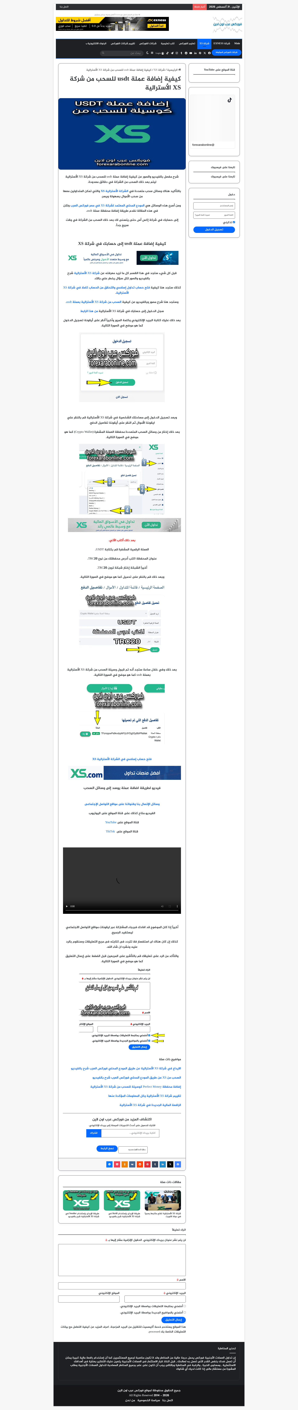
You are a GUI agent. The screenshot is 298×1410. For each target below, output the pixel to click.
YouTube (110, 822)
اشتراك (93, 1133)
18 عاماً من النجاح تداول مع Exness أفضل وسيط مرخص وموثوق (117, 14)
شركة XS (204, 44)
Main (237, 44)
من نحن (130, 1400)
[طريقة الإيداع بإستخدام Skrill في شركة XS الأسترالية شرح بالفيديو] (122, 1200)
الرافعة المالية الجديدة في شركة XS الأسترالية (150, 1105)
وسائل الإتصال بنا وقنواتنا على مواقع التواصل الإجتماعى (122, 804)
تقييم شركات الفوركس (123, 44)
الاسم (181, 1280)
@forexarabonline (203, 144)
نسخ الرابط (107, 1148)
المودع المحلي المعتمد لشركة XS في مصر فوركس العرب (107, 205)
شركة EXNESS (222, 44)
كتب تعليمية (168, 44)
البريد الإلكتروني (175, 1293)
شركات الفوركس (147, 44)
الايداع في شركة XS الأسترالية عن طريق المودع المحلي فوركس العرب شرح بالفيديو (126, 1068)
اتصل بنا (64, 7)
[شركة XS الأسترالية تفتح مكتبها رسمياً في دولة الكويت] (163, 1200)
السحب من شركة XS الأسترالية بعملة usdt (93, 302)
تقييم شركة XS (170, 1096)
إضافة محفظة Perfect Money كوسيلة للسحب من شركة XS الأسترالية (135, 1086)
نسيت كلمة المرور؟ (202, 215)
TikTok (110, 831)
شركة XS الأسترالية (87, 273)
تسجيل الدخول (214, 229)
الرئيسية (172, 70)
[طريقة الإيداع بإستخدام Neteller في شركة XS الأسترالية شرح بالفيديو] (81, 1200)
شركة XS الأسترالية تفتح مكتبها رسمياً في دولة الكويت (163, 1215)
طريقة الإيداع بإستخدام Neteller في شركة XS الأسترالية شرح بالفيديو (82, 1215)
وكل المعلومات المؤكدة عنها (127, 1096)
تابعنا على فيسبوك (223, 176)
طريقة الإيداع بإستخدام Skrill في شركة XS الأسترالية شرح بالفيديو (124, 1215)
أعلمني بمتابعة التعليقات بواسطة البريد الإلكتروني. (151, 1306)
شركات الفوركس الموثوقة (226, 52)
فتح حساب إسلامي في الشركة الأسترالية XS (122, 759)
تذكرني (228, 222)
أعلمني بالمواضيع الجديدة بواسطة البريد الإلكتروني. (151, 1312)
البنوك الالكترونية (97, 44)
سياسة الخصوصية (148, 1400)
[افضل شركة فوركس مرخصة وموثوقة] (121, 264)
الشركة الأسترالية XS (114, 191)
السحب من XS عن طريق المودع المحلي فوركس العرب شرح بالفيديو (137, 1077)
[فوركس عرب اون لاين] (227, 24)
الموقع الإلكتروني (109, 1293)
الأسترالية (153, 1096)
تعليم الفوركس (187, 44)
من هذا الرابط (89, 311)
